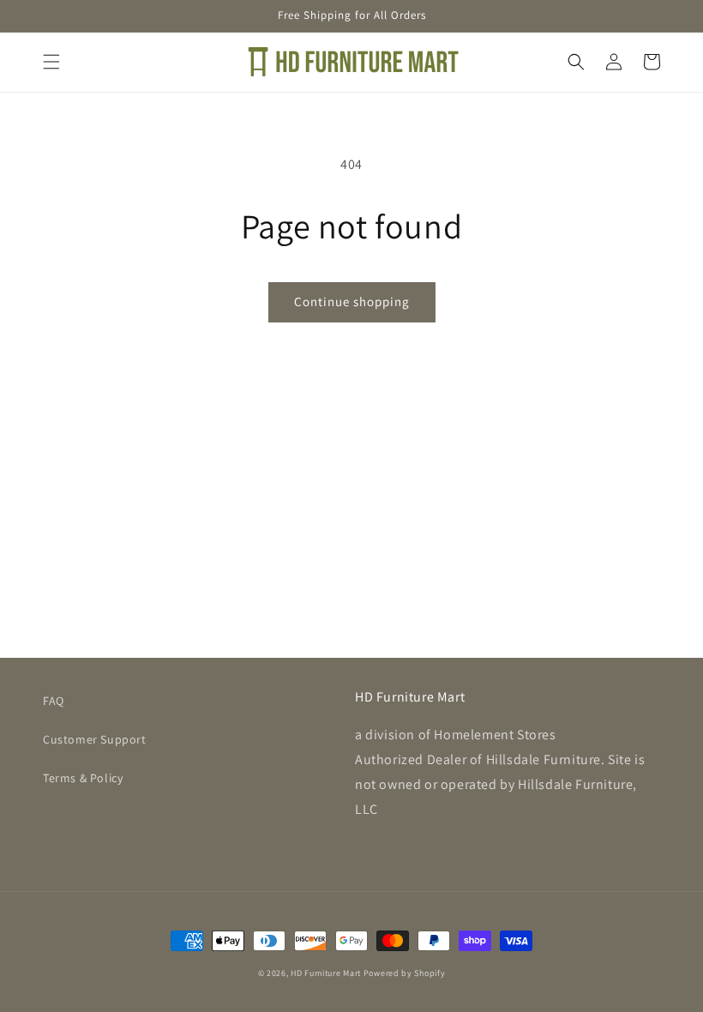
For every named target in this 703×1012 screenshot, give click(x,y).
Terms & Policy (83, 778)
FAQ (53, 700)
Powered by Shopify (405, 973)
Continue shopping (352, 301)
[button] (51, 62)
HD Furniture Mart (326, 973)
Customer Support (95, 739)
